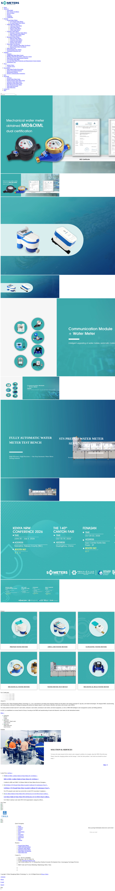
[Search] (1, 93)
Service (9, 14)
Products (6, 18)
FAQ (5, 75)
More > (2, 713)
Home (5, 7)
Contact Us (6, 89)
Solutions (6, 52)
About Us (6, 9)
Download (6, 76)
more (104, 765)
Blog (5, 90)
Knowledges (7, 68)
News (5, 63)
